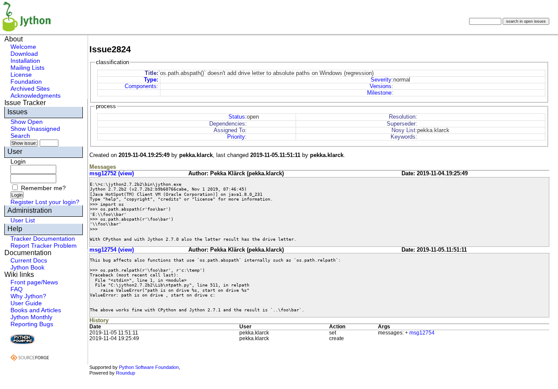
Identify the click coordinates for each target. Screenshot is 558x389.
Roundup (125, 372)
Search (20, 135)
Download (24, 53)
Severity (381, 79)
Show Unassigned (35, 128)
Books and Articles (35, 310)
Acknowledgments (35, 95)
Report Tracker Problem (43, 245)
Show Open (26, 121)
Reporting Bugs (31, 324)
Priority (236, 136)
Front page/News (34, 282)
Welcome (23, 46)
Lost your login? (57, 201)
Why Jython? (28, 296)
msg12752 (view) (111, 173)
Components (141, 86)
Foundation (26, 81)
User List (22, 220)
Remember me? (43, 187)
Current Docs (28, 260)
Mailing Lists (27, 67)
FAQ (16, 289)
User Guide (26, 303)
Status (236, 116)
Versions (380, 86)
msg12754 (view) (111, 249)
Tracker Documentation (42, 238)
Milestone (379, 92)
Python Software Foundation (149, 367)
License (21, 74)
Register (22, 201)
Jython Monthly (31, 317)
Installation (25, 60)
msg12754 (422, 332)
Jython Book (27, 267)
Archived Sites (30, 88)
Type (150, 79)
